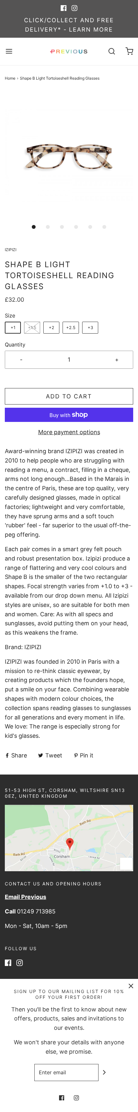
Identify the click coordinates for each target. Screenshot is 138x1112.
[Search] (111, 51)
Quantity (15, 344)
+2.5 (70, 327)
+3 (90, 327)
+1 (13, 327)
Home (10, 78)
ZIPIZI (33, 647)
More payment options (69, 432)
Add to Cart (69, 396)
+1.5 (32, 327)
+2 (51, 327)
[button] (69, 155)
